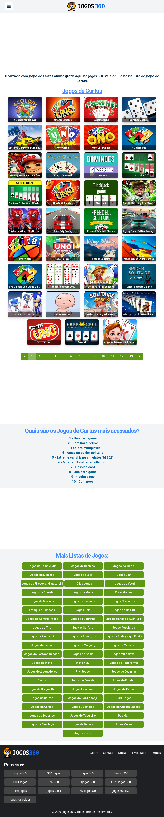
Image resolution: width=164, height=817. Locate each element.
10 (103, 356)
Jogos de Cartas (82, 90)
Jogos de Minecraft (124, 645)
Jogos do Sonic (82, 654)
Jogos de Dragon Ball (42, 689)
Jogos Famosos (83, 689)
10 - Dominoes (83, 481)
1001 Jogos (123, 698)
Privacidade (138, 753)
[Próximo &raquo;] (139, 356)
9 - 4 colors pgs (83, 477)
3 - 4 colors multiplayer (83, 448)
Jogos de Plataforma (123, 662)
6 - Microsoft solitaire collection (82, 462)
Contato (108, 753)
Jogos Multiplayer (124, 654)
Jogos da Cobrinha (82, 618)
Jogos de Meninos (42, 601)
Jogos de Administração (42, 618)
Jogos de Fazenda (83, 601)
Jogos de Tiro (42, 627)
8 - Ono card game (83, 472)
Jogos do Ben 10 (124, 610)
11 (112, 356)
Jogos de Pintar (123, 689)
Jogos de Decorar (83, 724)
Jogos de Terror (42, 645)
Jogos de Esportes (42, 715)
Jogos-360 (20, 773)
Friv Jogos (83, 671)
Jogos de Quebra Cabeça (123, 706)
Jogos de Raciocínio (42, 636)
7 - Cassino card (83, 467)
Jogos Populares (123, 627)
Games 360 (120, 773)
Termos (156, 753)
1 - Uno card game (83, 438)
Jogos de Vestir (125, 583)
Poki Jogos (20, 791)
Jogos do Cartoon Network (42, 654)
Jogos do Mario (123, 566)
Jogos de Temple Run (42, 566)
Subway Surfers (82, 627)
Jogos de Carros (42, 698)
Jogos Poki (82, 610)
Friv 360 (53, 782)
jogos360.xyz (120, 791)
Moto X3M (83, 662)
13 (131, 356)
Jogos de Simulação (42, 724)
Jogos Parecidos (20, 799)
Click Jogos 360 (121, 782)
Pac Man (123, 715)
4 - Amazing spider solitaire (83, 453)
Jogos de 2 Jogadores (42, 671)
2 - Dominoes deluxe (83, 443)
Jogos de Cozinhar (123, 671)
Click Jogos (84, 583)
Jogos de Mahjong (83, 645)
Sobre (94, 753)
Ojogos (42, 680)
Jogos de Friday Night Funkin (124, 636)
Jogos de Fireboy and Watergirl (42, 583)
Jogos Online (123, 724)
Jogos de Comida (42, 592)
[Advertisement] (82, 42)
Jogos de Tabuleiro (83, 715)
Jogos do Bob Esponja (83, 698)
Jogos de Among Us (83, 636)
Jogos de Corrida (82, 680)
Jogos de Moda (82, 592)
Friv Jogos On (87, 791)
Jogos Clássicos (124, 601)
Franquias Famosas (42, 610)
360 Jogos (53, 773)
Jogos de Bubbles (83, 566)
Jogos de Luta (82, 574)
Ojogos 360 (87, 782)
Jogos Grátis (83, 733)
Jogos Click (54, 791)
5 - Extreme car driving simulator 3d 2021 (83, 457)
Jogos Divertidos (82, 706)
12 (121, 356)
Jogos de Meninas (42, 574)
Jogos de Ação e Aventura (123, 618)
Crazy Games (123, 592)
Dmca (122, 753)
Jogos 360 (124, 574)
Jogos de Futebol (123, 680)
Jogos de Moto (42, 662)
